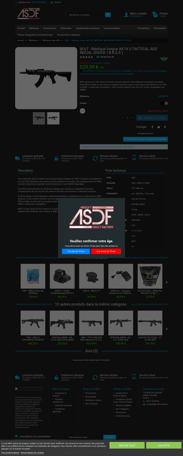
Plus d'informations (10, 452)
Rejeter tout (127, 445)
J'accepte (164, 445)
